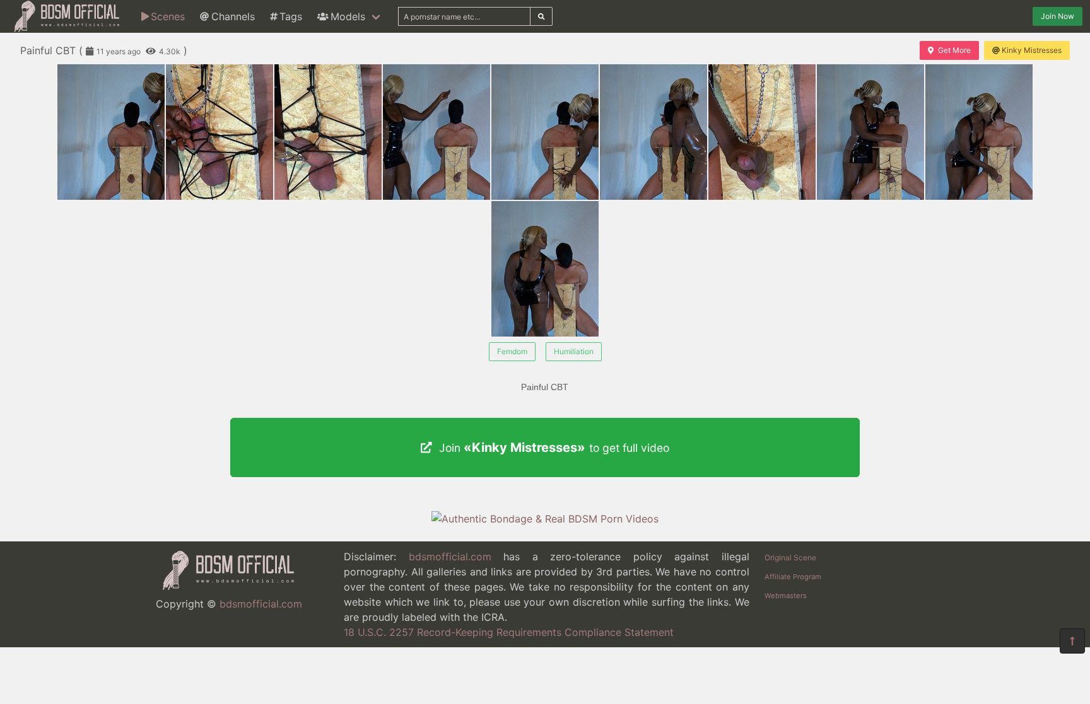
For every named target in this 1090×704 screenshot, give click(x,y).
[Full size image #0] (111, 132)
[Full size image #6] (762, 132)
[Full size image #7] (870, 132)
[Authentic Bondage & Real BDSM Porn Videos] (545, 518)
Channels (233, 16)
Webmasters (786, 595)
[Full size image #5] (653, 132)
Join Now (1057, 16)
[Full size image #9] (545, 269)
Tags (290, 16)
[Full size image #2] (328, 132)
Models (348, 16)
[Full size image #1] (219, 132)
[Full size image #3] (436, 132)
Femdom (512, 351)
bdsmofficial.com (261, 603)
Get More (954, 50)
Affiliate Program (793, 576)
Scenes (168, 16)
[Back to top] (1072, 641)
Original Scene (790, 557)
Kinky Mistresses (1032, 50)
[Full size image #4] (545, 132)
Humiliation (574, 351)
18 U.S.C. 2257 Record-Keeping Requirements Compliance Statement (509, 632)
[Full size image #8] (979, 132)
